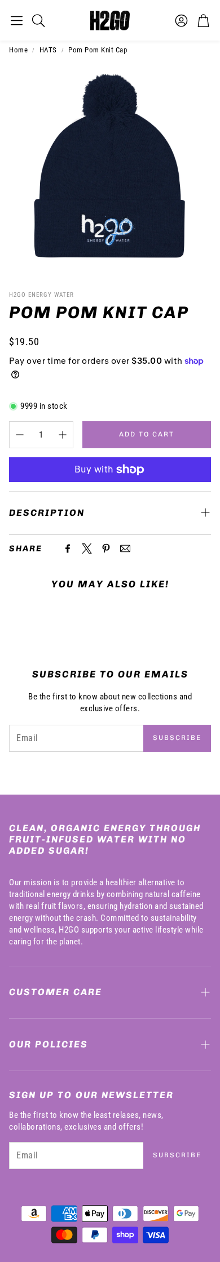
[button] (16, 20)
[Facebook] (68, 548)
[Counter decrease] (20, 435)
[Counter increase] (62, 435)
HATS (48, 50)
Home (18, 50)
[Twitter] (87, 548)
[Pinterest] (106, 548)
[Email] (125, 548)
